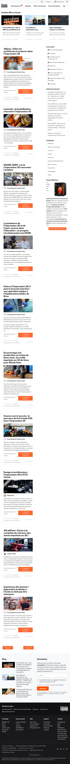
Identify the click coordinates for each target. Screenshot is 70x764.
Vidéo (49, 175)
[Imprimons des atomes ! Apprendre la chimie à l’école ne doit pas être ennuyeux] (18, 603)
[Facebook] (57, 749)
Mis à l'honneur (52, 164)
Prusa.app (47, 724)
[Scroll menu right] (68, 6)
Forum (18, 724)
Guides (50, 154)
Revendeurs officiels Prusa (62, 728)
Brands (4, 731)
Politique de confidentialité (9, 748)
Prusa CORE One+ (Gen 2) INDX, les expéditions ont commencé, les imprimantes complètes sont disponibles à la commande (11, 28)
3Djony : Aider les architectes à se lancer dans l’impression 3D (18, 51)
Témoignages (7, 59)
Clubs (4, 726)
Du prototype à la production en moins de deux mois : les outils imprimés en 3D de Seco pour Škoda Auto (16, 357)
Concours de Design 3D (6, 728)
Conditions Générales (8, 746)
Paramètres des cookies (8, 752)
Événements (19, 729)
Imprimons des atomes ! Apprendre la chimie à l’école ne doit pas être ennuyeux (16, 590)
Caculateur (52, 53)
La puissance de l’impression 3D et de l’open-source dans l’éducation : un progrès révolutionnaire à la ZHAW (17, 227)
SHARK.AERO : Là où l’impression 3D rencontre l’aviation (17, 167)
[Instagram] (60, 749)
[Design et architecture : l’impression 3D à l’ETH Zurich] (18, 486)
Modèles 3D (5, 722)
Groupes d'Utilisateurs (20, 727)
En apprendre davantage (25, 91)
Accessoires (43, 709)
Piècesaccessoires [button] (40, 6)
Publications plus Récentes (7, 648)
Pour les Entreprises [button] (54, 6)
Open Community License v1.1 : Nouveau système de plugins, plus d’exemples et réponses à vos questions (58, 28)
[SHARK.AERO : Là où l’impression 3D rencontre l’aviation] (18, 179)
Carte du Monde (21, 722)
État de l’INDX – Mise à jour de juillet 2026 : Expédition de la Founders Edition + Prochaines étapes (56, 126)
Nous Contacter (62, 731)
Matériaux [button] (28, 6)
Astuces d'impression (54, 147)
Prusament (52, 84)
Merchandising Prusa (8, 711)
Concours (50, 150)
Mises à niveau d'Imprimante (22, 709)
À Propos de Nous (61, 723)
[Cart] (67, 1)
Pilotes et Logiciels (46, 728)
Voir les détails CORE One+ (57, 228)
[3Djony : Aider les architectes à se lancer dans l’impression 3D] (18, 63)
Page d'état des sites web (36, 750)
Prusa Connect (48, 726)
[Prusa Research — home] (4, 6)
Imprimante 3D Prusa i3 (56, 69)
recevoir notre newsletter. (57, 685)
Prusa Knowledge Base (55, 50)
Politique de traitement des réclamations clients (15, 750)
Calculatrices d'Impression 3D (35, 727)
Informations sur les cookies (25, 748)
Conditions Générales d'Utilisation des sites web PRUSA (31, 746)
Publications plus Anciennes (28, 648)
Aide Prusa (33, 722)
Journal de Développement (55, 161)
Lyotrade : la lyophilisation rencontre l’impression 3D (17, 110)
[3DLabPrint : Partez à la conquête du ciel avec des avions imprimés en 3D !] (18, 544)
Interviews (51, 157)
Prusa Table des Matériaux (56, 62)
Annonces (51, 143)
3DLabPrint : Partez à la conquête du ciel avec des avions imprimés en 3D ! (17, 532)
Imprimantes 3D (7, 709)
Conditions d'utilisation (53, 693)
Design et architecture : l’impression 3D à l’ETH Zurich (16, 474)
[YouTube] (67, 749)
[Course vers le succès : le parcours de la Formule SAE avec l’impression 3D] (18, 430)
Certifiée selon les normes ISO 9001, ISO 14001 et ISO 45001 (62, 736)
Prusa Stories (51, 168)
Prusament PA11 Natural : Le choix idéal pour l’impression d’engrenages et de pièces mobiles (57, 117)
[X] (63, 749)
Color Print (52, 66)
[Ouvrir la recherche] (42, 1)
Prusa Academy (34, 724)
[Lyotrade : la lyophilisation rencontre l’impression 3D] (18, 120)
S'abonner (42, 688)
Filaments (35, 709)
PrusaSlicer (47, 722)
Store (3, 724)
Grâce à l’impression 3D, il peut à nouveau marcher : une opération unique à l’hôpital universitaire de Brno (17, 290)
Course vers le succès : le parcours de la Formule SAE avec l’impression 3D (18, 418)
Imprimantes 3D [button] (16, 6)
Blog (59, 726)
